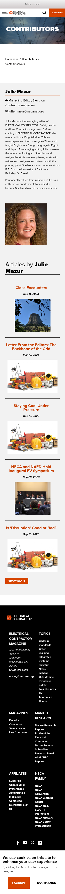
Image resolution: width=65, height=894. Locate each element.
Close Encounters (31, 287)
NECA (38, 786)
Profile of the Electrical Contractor (42, 737)
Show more (16, 580)
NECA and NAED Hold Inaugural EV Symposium (31, 468)
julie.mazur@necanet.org (26, 111)
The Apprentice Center (45, 697)
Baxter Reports (44, 745)
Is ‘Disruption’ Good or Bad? (31, 528)
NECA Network (44, 818)
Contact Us (15, 801)
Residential (45, 681)
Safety (42, 685)
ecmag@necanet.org (21, 676)
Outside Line (46, 677)
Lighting (43, 673)
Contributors (29, 59)
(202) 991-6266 (18, 669)
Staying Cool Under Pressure (31, 407)
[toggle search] (44, 13)
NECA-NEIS (42, 806)
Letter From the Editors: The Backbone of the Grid (31, 346)
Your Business (47, 689)
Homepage (11, 59)
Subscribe (57, 13)
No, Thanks (46, 883)
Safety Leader (17, 728)
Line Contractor (18, 732)
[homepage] (17, 12)
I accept (19, 883)
